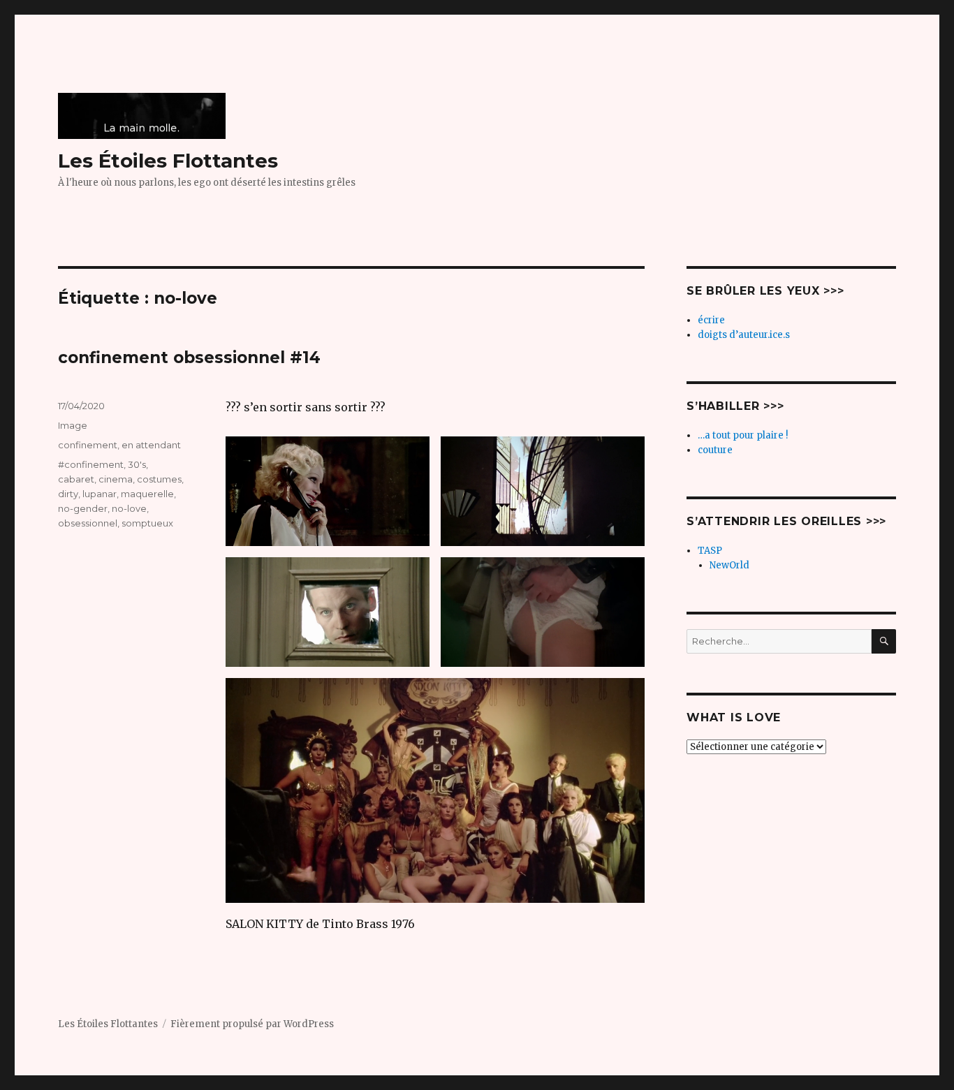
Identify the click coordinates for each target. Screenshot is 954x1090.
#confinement (91, 464)
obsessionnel (87, 523)
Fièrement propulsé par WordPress (252, 1024)
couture (715, 450)
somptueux (147, 523)
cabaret (76, 479)
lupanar (99, 493)
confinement (87, 444)
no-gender (83, 508)
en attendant (151, 444)
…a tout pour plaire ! (743, 435)
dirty (68, 493)
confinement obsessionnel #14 (189, 357)
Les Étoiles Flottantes (168, 160)
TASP (710, 551)
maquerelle (147, 493)
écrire (711, 320)
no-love (129, 508)
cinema (115, 479)
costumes (159, 479)
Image (72, 425)
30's (137, 464)
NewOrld (729, 565)
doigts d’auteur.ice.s (744, 335)
